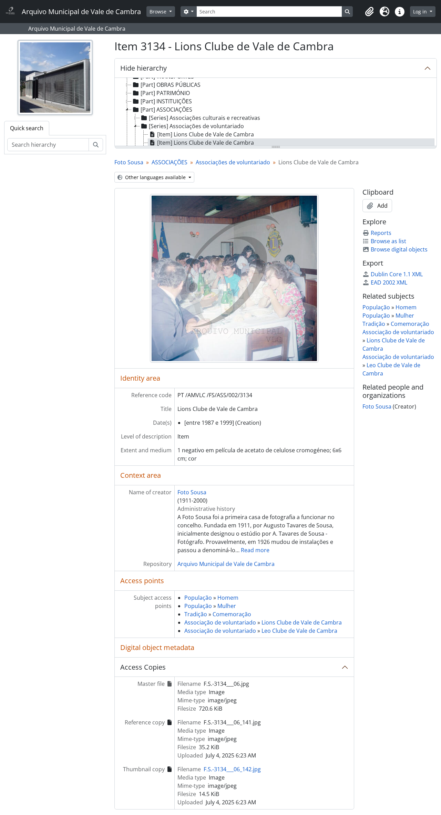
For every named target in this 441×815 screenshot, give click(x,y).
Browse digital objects (399, 249)
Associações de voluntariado (233, 162)
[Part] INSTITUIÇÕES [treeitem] (166, 101)
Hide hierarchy (143, 68)
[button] (369, 11)
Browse (159, 11)
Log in (420, 11)
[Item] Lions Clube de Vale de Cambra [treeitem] (205, 134)
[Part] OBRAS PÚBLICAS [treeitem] (171, 85)
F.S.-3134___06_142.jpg (232, 769)
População (198, 597)
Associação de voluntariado (220, 622)
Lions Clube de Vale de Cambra (301, 622)
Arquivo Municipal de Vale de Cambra (226, 564)
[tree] (276, 112)
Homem (227, 597)
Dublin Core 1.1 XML (397, 274)
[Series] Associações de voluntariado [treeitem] (196, 126)
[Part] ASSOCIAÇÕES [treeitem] (166, 109)
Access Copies (143, 667)
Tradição (195, 614)
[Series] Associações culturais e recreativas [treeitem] (204, 118)
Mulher (226, 606)
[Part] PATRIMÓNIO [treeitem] (165, 93)
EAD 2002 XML (389, 282)
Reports (381, 233)
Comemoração (232, 614)
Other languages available (155, 177)
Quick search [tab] (26, 128)
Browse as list (388, 241)
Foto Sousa (128, 162)
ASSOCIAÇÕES (169, 162)
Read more (255, 550)
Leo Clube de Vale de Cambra (299, 631)
